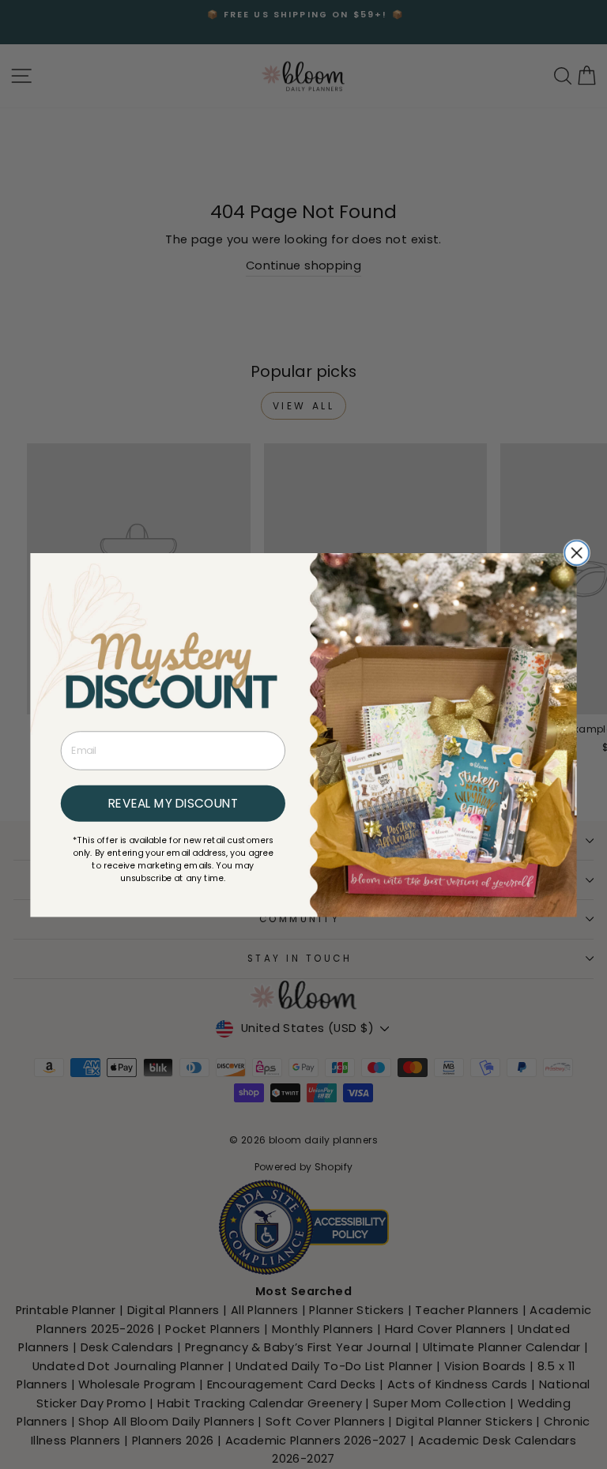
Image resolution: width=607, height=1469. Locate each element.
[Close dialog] (576, 553)
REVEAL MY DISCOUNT (173, 803)
